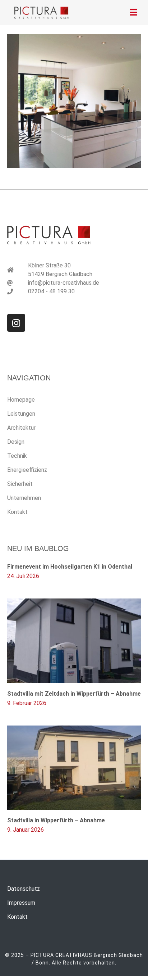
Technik (17, 455)
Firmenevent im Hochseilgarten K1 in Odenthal (69, 566)
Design (15, 441)
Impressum (21, 902)
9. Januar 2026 (25, 829)
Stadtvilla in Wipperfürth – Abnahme (56, 820)
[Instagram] (16, 323)
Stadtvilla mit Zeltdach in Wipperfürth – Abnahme (74, 693)
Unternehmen (24, 497)
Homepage (21, 399)
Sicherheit (20, 483)
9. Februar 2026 (26, 703)
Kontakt (17, 512)
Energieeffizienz (27, 469)
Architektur (21, 427)
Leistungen (21, 413)
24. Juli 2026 (23, 576)
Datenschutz (23, 888)
